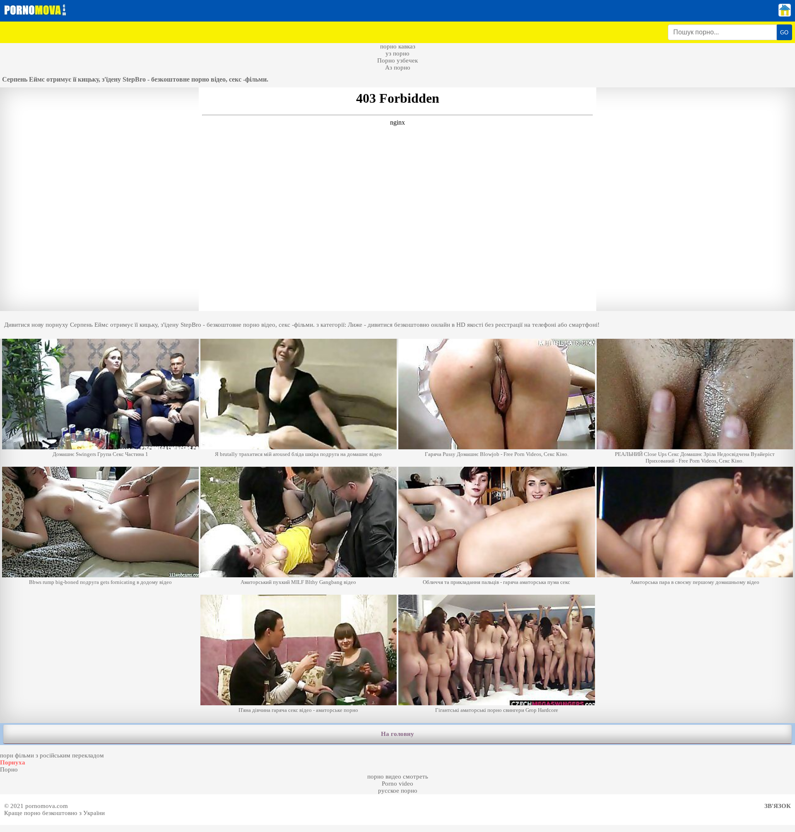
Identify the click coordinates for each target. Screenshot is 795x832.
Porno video (397, 783)
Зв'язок (777, 806)
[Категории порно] (784, 14)
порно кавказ (397, 46)
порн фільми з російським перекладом (52, 755)
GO (784, 32)
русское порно (397, 790)
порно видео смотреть (397, 776)
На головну (397, 734)
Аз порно (397, 67)
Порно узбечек (397, 60)
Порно (9, 769)
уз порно (397, 53)
